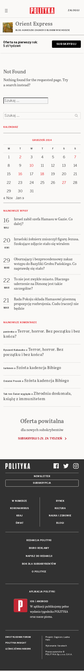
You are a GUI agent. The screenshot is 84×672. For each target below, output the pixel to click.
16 (20, 174)
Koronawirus (19, 508)
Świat (20, 523)
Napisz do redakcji (39, 556)
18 (42, 174)
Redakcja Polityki (39, 540)
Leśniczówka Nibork (18, 649)
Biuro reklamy (39, 548)
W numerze (19, 500)
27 (64, 182)
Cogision (58, 637)
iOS (32, 601)
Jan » (19, 198)
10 (32, 165)
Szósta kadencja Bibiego (38, 367)
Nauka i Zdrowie (60, 515)
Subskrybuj (66, 44)
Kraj (19, 515)
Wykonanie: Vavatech (56, 645)
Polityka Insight (15, 643)
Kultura (60, 508)
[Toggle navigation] (6, 10)
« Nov (8, 198)
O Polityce (39, 571)
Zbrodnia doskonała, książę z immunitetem (37, 395)
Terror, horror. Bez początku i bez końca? (41, 333)
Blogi (60, 523)
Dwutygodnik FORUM (18, 637)
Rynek (60, 500)
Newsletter (42, 476)
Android (42, 601)
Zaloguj (74, 10)
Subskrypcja (42, 482)
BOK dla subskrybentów (39, 563)
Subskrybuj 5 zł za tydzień (40, 438)
